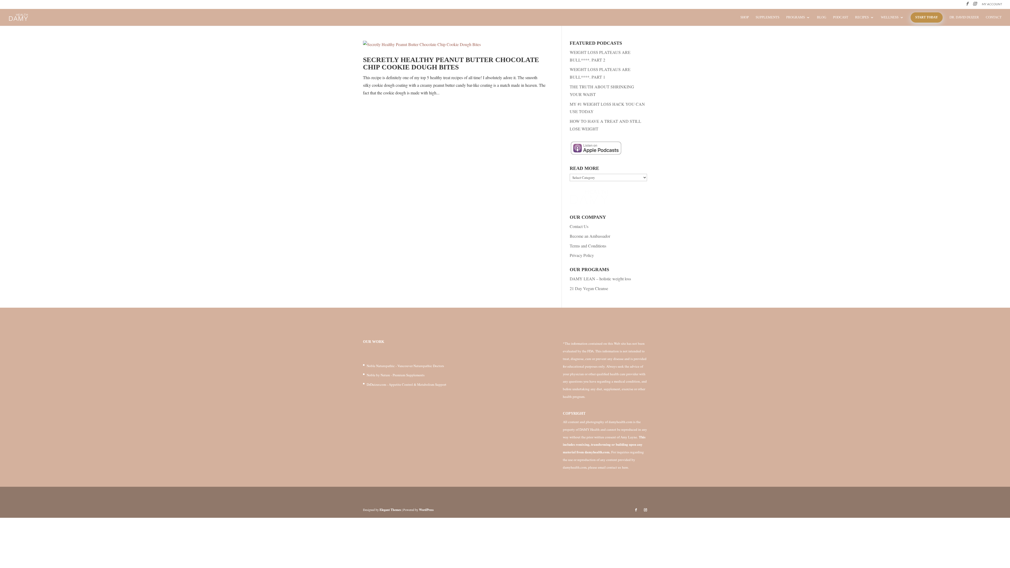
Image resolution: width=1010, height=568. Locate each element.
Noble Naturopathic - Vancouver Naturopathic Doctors (405, 365)
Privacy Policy (582, 255)
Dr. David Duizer (964, 17)
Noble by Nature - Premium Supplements (396, 375)
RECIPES (862, 17)
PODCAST (840, 17)
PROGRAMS (795, 17)
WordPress (426, 510)
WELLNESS (889, 17)
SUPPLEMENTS (767, 17)
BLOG (821, 17)
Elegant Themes (390, 510)
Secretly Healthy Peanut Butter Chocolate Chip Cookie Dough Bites (451, 63)
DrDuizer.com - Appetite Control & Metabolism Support (406, 384)
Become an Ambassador (590, 236)
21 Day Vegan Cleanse (589, 288)
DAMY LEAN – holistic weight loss (600, 278)
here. (625, 467)
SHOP (744, 17)
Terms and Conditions (588, 245)
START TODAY (926, 17)
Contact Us (579, 226)
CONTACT (994, 17)
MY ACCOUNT (992, 4)
